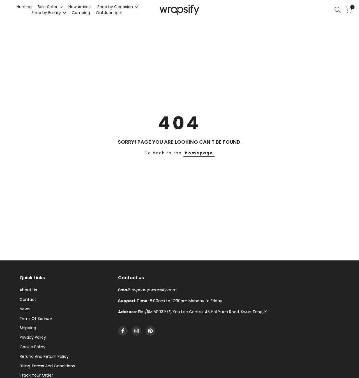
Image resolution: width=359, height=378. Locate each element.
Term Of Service (36, 318)
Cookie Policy (32, 347)
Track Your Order (36, 375)
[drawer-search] (338, 10)
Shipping (28, 328)
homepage (199, 153)
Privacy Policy (33, 337)
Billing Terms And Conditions (47, 366)
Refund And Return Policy (44, 356)
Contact (28, 299)
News (25, 309)
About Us (28, 290)
